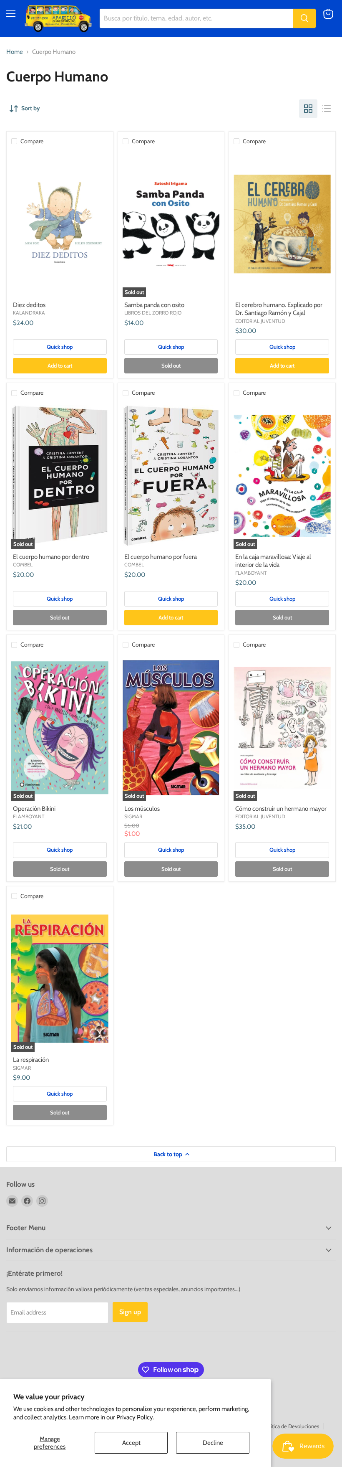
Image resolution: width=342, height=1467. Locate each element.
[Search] (304, 18)
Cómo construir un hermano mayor (281, 808)
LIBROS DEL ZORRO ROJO (152, 313)
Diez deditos (29, 305)
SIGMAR (133, 816)
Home (14, 52)
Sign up (130, 1312)
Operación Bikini (34, 808)
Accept (131, 1443)
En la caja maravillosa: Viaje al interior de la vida (273, 561)
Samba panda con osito (154, 305)
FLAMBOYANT (251, 573)
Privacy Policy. (135, 1417)
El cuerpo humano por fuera (160, 557)
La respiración (31, 1059)
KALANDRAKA (29, 313)
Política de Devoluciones (291, 1426)
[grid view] (308, 108)
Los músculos (142, 808)
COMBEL (23, 564)
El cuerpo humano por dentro (51, 557)
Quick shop (60, 346)
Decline (213, 1443)
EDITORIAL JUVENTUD (260, 321)
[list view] (326, 108)
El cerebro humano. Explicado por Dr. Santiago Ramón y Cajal (278, 309)
